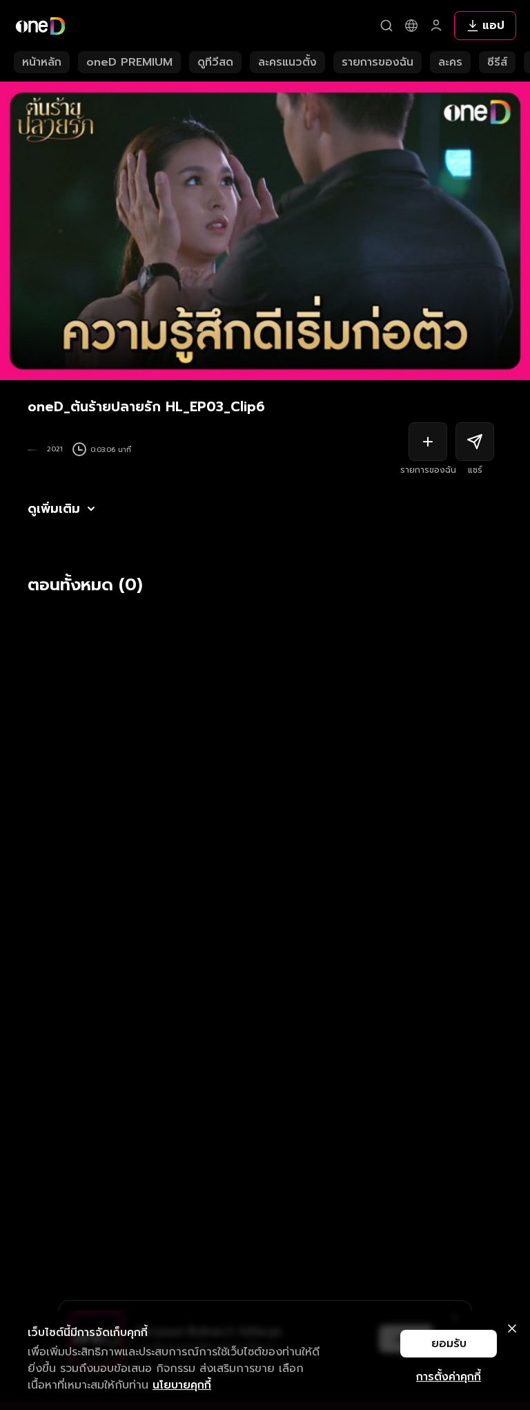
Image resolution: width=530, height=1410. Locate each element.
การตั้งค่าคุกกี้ (448, 1377)
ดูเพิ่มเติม (54, 508)
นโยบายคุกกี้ (182, 1385)
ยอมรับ (449, 1343)
